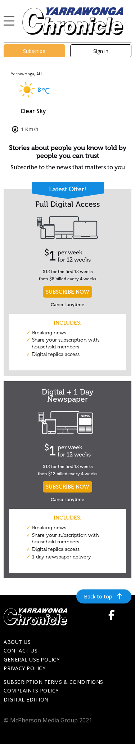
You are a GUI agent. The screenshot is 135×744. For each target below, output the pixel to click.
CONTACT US (20, 650)
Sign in (100, 51)
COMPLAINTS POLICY (31, 690)
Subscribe (34, 51)
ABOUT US (17, 641)
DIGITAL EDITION (26, 699)
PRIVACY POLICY (24, 668)
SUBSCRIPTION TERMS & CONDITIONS (53, 681)
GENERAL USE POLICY (31, 659)
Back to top (98, 596)
